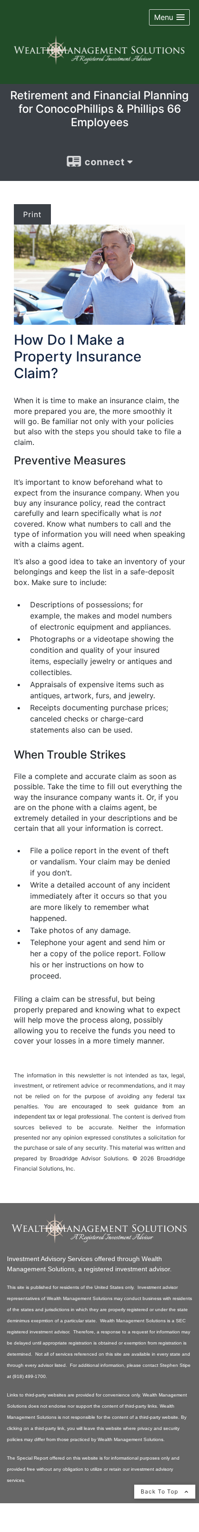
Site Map (74, 1527)
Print (32, 214)
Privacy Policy (30, 1527)
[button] (169, 17)
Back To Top (160, 1491)
